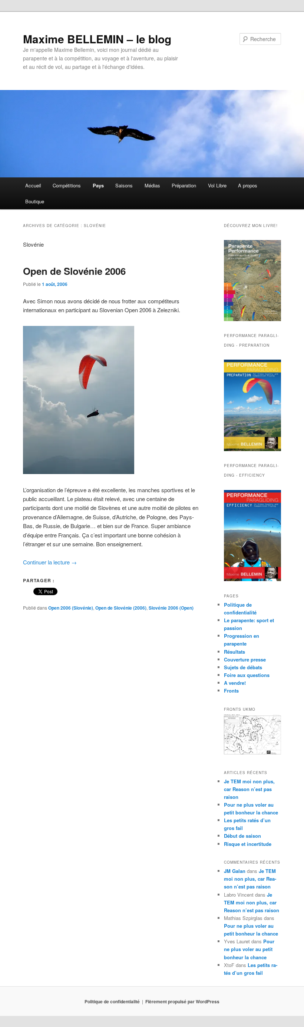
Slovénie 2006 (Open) (171, 607)
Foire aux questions (247, 674)
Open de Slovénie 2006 (74, 271)
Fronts (231, 690)
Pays (98, 185)
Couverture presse (245, 659)
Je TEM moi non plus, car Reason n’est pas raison (249, 789)
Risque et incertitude (247, 843)
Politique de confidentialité (112, 1001)
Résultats (234, 651)
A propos (247, 185)
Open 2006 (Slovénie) (70, 607)
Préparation (184, 185)
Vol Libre (217, 185)
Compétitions (67, 185)
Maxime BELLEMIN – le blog (97, 39)
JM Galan (234, 870)
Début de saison (242, 835)
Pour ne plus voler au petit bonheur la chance (249, 949)
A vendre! (235, 682)
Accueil (33, 185)
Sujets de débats (243, 667)
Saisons (124, 185)
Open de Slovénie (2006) (120, 607)
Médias (152, 185)
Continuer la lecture (50, 562)
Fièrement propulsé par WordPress (182, 1001)
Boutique (34, 201)
